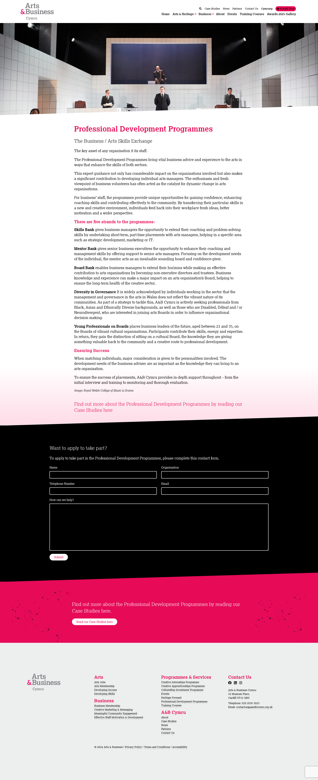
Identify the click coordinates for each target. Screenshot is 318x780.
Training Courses (171, 705)
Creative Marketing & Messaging (113, 709)
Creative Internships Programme (180, 682)
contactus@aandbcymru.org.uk (254, 707)
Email (165, 484)
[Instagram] (241, 683)
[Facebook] (230, 683)
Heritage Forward (171, 698)
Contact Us (167, 733)
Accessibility (179, 747)
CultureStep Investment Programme (182, 690)
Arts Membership (104, 686)
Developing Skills (104, 694)
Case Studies (168, 721)
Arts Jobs (99, 682)
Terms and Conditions (157, 747)
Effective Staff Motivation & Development (118, 717)
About (164, 717)
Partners (166, 729)
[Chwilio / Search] (200, 8)
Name (53, 467)
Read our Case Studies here (94, 622)
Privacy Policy (133, 747)
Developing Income (105, 690)
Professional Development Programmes (184, 701)
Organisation (170, 467)
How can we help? (62, 500)
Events (165, 694)
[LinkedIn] (236, 683)
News (164, 725)
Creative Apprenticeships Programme (183, 686)
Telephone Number (62, 484)
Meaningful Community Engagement (115, 713)
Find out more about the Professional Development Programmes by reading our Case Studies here (158, 407)
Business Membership (107, 706)
